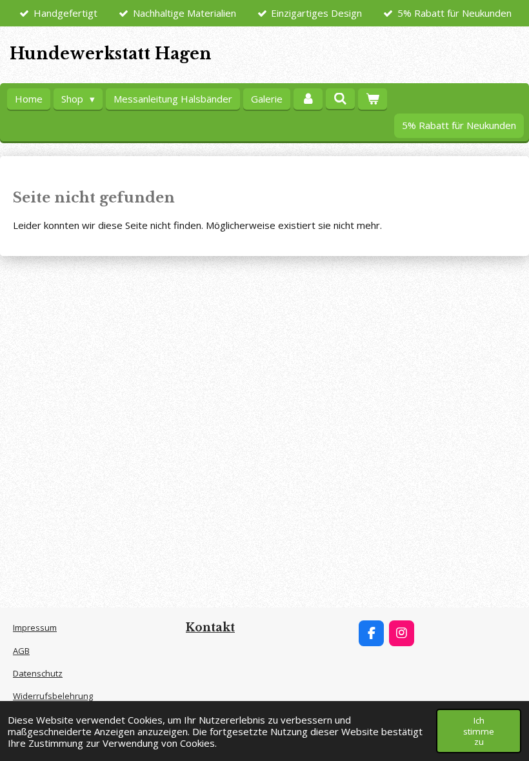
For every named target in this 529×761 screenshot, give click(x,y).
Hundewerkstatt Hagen (111, 54)
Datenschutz (38, 673)
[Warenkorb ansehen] (372, 99)
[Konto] (308, 99)
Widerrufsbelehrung (53, 696)
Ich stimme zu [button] (478, 731)
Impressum (35, 627)
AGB (21, 651)
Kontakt (210, 627)
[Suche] (340, 98)
